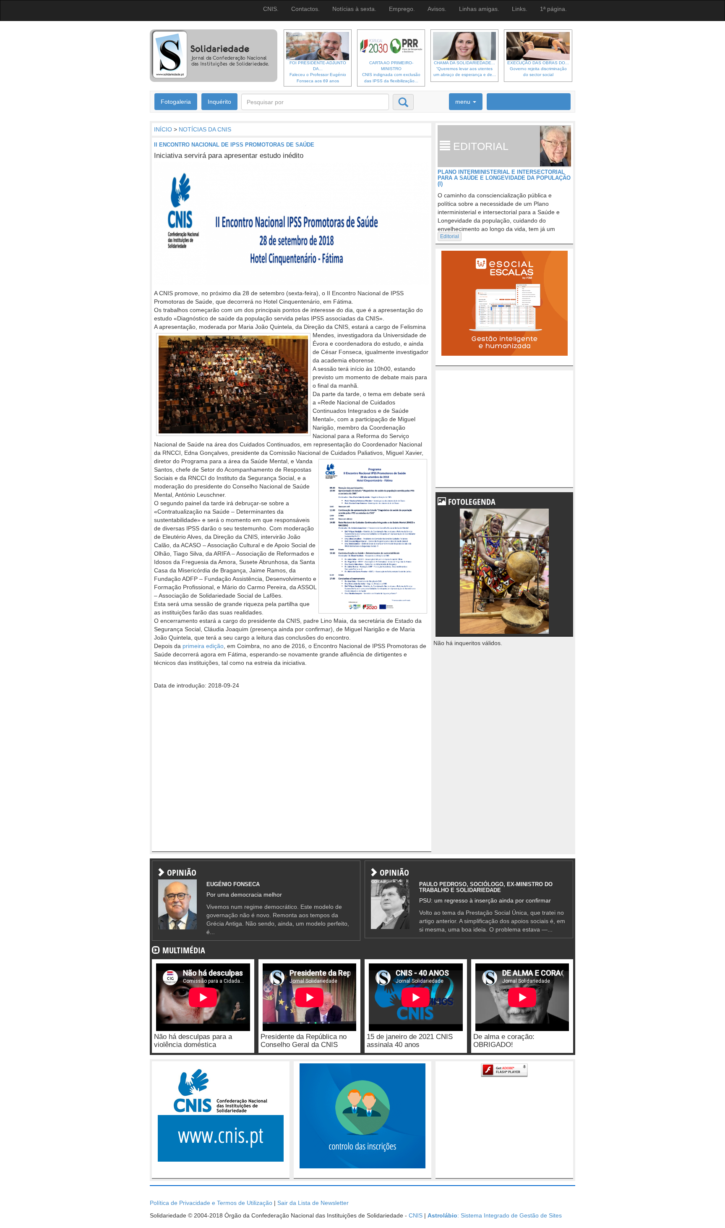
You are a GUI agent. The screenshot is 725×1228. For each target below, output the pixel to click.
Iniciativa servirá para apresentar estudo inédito (228, 156)
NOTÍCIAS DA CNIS (205, 129)
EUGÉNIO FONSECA (233, 884)
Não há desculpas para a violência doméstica (193, 1041)
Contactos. (305, 8)
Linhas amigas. (479, 8)
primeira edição (203, 646)
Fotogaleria (176, 101)
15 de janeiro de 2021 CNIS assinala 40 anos (410, 1041)
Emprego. (402, 8)
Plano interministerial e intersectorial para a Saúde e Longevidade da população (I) (504, 178)
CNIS (415, 1215)
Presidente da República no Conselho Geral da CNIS (304, 1041)
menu (463, 101)
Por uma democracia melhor (244, 894)
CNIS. (271, 8)
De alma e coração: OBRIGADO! (504, 1041)
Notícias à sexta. (354, 8)
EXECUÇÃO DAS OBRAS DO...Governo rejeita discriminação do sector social (538, 68)
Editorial (449, 236)
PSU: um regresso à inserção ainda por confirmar (485, 900)
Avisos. (437, 8)
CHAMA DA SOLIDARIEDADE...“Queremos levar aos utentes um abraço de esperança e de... (464, 68)
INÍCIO (163, 129)
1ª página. (553, 8)
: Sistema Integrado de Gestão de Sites (495, 1215)
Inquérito (219, 101)
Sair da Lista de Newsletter (313, 1202)
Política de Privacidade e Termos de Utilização (211, 1202)
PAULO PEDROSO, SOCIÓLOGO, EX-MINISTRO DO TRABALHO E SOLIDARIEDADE (486, 887)
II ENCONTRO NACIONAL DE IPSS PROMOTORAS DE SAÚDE (234, 145)
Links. (519, 8)
